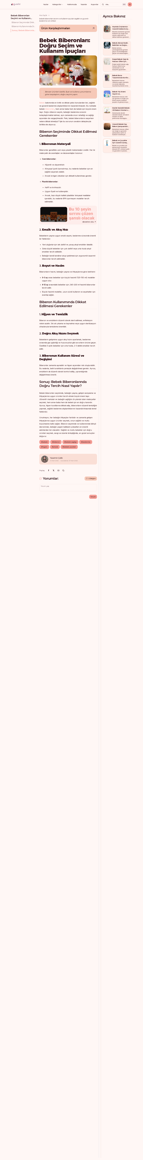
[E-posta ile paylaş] (58, 470)
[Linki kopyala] (63, 470)
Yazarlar (84, 4)
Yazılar (45, 4)
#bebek (44, 442)
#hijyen (44, 447)
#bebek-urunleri (69, 447)
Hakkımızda (72, 4)
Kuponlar (94, 4)
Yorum (93, 497)
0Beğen (92, 479)
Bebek (42, 103)
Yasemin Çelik (56, 458)
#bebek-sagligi (70, 442)
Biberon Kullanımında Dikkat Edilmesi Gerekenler (24, 26)
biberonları (49, 109)
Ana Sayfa (43, 15)
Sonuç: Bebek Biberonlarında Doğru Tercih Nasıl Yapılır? (24, 30)
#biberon (56, 442)
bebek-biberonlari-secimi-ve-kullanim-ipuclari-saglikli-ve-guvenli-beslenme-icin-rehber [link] (64, 20)
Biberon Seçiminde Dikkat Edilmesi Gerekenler (24, 22)
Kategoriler (56, 4)
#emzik (55, 447)
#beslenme (85, 442)
